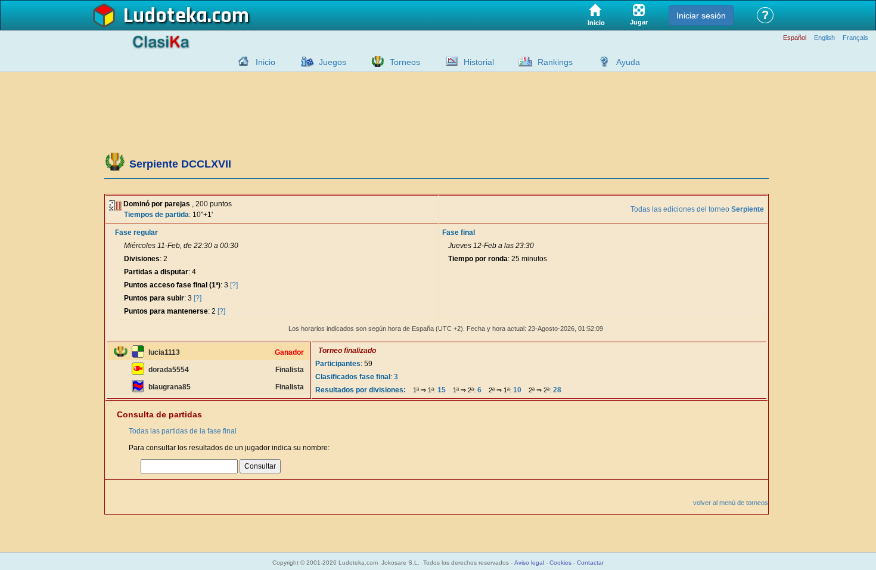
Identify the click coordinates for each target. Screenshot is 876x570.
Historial (479, 62)
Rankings (555, 62)
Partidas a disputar (156, 272)
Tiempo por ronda (478, 259)
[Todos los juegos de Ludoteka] (304, 61)
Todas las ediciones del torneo (697, 209)
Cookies (560, 562)
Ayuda (628, 62)
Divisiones (142, 259)
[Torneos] (375, 61)
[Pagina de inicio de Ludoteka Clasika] (241, 61)
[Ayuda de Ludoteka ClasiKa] (601, 61)
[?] (234, 285)
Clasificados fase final (352, 377)
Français (855, 38)
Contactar (590, 562)
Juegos (332, 62)
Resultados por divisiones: (360, 390)
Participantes (338, 364)
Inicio (265, 62)
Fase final (458, 232)
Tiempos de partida (156, 214)
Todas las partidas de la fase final (183, 431)
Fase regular (136, 232)
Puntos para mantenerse (166, 311)
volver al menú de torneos (730, 502)
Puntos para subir (154, 298)
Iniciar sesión (701, 15)
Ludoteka (165, 16)
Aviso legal (529, 562)
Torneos (405, 62)
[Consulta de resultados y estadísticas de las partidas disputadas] (449, 61)
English (824, 38)
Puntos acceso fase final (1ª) (172, 285)
